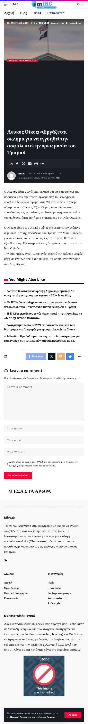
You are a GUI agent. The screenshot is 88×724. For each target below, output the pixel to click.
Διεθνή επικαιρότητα (22, 60)
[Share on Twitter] (23, 163)
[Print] (36, 163)
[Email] (30, 163)
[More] (42, 163)
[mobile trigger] (7, 4)
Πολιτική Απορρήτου (20, 717)
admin (21, 173)
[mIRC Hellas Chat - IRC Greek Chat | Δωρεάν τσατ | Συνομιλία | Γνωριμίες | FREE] (44, 4)
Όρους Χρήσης (46, 717)
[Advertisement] (44, 95)
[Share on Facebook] (17, 163)
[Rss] (5, 560)
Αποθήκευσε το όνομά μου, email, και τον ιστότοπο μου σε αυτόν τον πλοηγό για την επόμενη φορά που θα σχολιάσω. (43, 464)
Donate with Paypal (19, 616)
